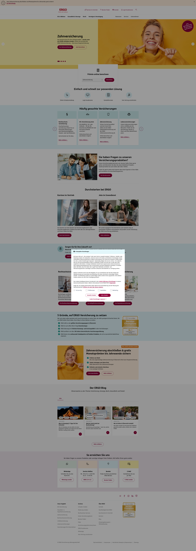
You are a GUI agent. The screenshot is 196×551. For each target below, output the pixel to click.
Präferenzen (91, 290)
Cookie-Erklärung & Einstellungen (107, 281)
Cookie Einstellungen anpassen (97, 299)
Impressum (112, 283)
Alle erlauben (104, 295)
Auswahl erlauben (91, 295)
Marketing (115, 290)
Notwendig (79, 290)
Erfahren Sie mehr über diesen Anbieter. (93, 287)
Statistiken (103, 290)
